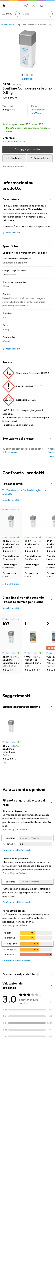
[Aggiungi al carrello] (5, 762)
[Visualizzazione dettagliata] (27, 841)
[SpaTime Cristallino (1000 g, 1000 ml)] (33, 529)
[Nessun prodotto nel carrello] (49, 5)
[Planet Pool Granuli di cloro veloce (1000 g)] (33, 643)
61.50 (6, 84)
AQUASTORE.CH (11, 141)
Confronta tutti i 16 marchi (16, 850)
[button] (27, 128)
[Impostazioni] (25, 5)
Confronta (16, 158)
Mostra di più (13, 232)
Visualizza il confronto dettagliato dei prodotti (24, 492)
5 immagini (27, 78)
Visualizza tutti (10, 500)
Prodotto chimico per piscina (9, 537)
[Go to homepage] (4, 5)
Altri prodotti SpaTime (38, 110)
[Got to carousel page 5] (32, 75)
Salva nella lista (42, 158)
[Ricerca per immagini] (49, 14)
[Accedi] (34, 6)
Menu (9, 13)
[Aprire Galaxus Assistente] (41, 5)
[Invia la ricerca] (19, 13)
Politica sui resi (10, 452)
